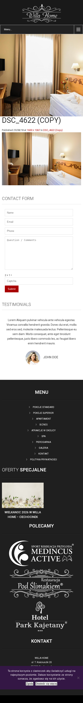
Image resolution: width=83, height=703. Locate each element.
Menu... (8, 29)
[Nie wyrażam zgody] (78, 678)
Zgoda (29, 683)
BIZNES (43, 424)
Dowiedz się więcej (46, 683)
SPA (44, 436)
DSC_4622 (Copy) (53, 130)
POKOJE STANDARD (43, 407)
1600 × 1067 (33, 130)
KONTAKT (43, 453)
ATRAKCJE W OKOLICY (43, 430)
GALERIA (43, 448)
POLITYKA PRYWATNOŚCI (43, 459)
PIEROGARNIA (43, 442)
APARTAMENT (43, 418)
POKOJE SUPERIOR (43, 413)
